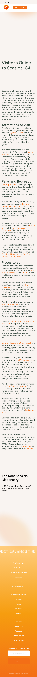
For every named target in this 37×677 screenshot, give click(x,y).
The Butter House (10, 304)
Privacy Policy (18, 636)
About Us (18, 577)
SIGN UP (18, 661)
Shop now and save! (29, 2)
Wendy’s (13, 272)
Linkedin (18, 613)
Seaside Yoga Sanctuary (13, 229)
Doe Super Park (9, 184)
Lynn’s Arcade (16, 132)
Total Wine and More (24, 360)
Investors (18, 582)
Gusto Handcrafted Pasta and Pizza (18, 322)
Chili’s (24, 272)
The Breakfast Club (15, 286)
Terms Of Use (18, 640)
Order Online (20, 7)
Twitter (18, 604)
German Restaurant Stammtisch (16, 343)
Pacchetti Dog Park (10, 254)
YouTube (18, 609)
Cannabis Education (18, 586)
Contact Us (18, 626)
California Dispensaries (18, 572)
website (29, 448)
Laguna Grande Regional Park (15, 205)
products (26, 446)
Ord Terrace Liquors (16, 386)
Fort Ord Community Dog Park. (16, 255)
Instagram (18, 599)
